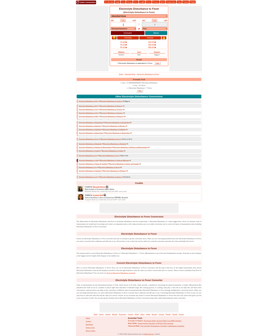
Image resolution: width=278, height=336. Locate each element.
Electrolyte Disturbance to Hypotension (91, 122)
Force (136, 2)
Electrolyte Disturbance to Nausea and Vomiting (124, 164)
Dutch (142, 314)
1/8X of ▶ (152, 47)
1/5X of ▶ (152, 44)
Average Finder (161, 321)
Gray (139, 52)
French (101, 314)
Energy (129, 2)
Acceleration (109, 2)
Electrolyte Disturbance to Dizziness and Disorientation (131, 147)
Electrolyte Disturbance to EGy (88, 101)
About (88, 318)
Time (179, 2)
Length (142, 2)
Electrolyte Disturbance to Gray (109, 155)
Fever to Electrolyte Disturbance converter (121, 273)
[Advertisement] (92, 38)
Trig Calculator (145, 326)
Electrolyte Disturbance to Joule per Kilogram (114, 160)
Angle (118, 2)
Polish (137, 314)
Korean (181, 314)
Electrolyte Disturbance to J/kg (88, 160)
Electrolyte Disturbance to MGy (88, 116)
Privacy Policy (91, 331)
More (156, 33)
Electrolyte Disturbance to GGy (88, 113)
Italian (148, 314)
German (130, 314)
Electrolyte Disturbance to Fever (89, 139)
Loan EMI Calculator (174, 321)
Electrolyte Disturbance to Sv (88, 167)
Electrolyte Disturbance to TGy (88, 109)
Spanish (108, 314)
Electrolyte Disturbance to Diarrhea (90, 126)
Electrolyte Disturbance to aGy (88, 177)
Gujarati (161, 314)
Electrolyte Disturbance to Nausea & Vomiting (93, 164)
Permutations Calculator (159, 326)
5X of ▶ (123, 44)
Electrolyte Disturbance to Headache (90, 144)
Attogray (121, 52)
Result (139, 60)
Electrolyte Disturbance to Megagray (112, 116)
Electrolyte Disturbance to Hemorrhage (91, 133)
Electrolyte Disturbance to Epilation (90, 129)
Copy (123, 20)
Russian (154, 314)
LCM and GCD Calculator (164, 323)
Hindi (96, 314)
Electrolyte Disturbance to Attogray (111, 177)
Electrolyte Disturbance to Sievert (109, 167)
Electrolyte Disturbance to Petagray (111, 106)
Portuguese (122, 314)
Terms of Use (90, 327)
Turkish (174, 314)
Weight (192, 2)
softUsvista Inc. (148, 334)
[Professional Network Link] (107, 187)
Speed (163, 2)
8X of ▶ (123, 47)
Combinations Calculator (175, 326)
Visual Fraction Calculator (146, 323)
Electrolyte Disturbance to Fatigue (89, 151)
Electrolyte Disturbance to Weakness (90, 171)
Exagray (157, 52)
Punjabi (168, 314)
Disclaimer (89, 324)
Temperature (171, 2)
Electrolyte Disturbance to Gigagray (111, 113)
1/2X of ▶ (152, 42)
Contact (88, 321)
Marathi (114, 314)
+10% (134, 20)
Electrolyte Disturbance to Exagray (111, 101)
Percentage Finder (150, 321)
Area (123, 2)
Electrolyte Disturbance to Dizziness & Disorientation (95, 147)
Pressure (156, 2)
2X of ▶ (123, 42)
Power (148, 2)
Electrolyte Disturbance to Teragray (111, 109)
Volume (185, 2)
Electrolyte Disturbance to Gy (88, 155)
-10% (112, 20)
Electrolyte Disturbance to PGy (88, 106)
